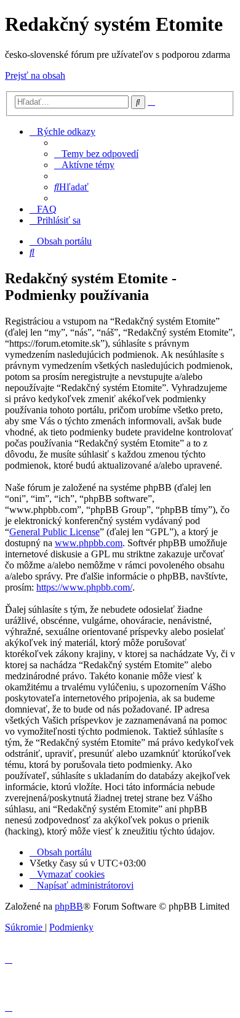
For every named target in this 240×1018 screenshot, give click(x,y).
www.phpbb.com (88, 543)
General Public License (54, 532)
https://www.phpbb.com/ (84, 587)
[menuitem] (96, 153)
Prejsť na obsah (35, 75)
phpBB (69, 906)
